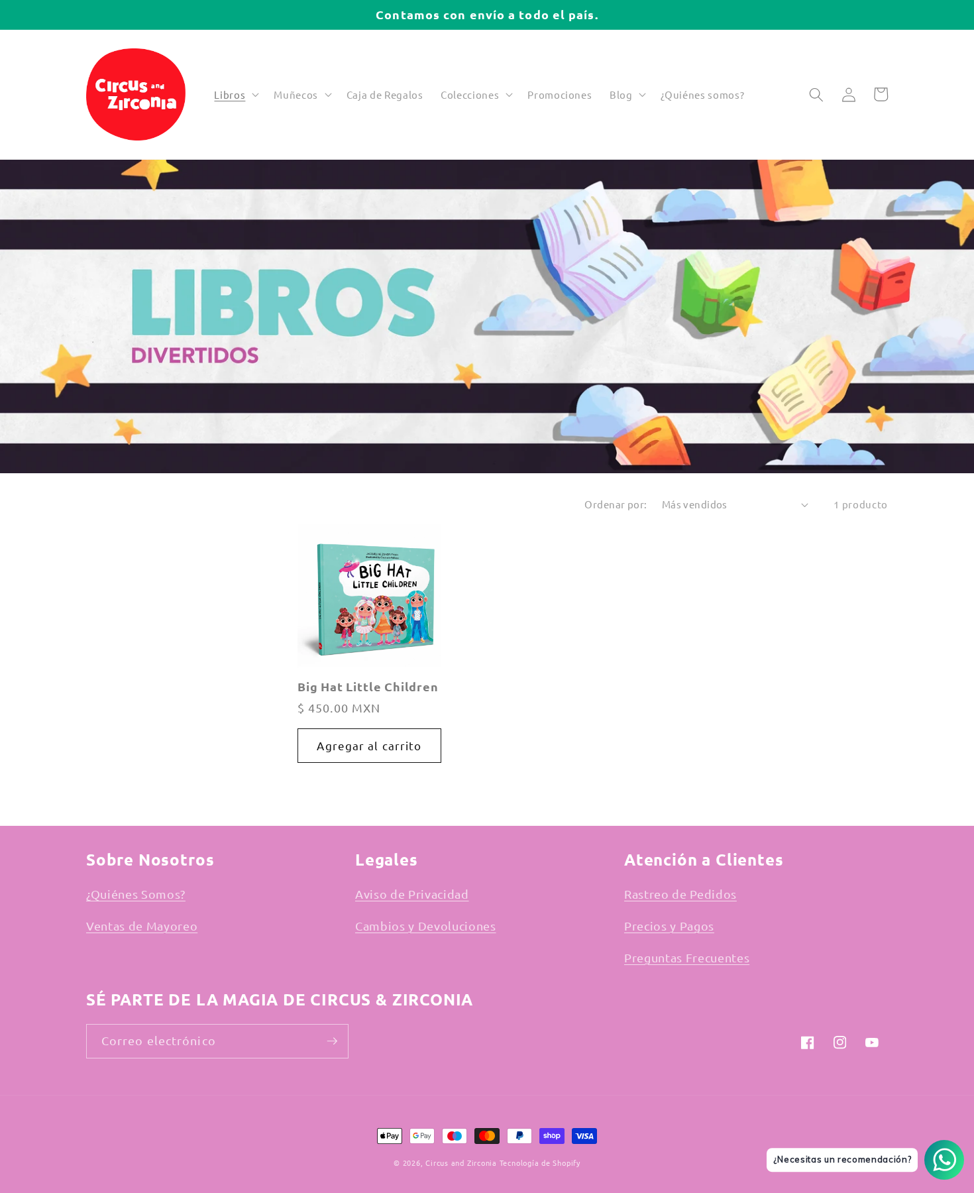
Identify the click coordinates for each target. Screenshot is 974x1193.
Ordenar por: (615, 504)
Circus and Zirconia (461, 1162)
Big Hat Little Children (368, 686)
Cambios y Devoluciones (425, 926)
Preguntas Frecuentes (686, 957)
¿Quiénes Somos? (136, 894)
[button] (235, 95)
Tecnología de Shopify (540, 1162)
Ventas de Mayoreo (141, 926)
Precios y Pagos (669, 926)
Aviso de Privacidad (412, 894)
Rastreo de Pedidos (680, 894)
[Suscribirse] (332, 1041)
